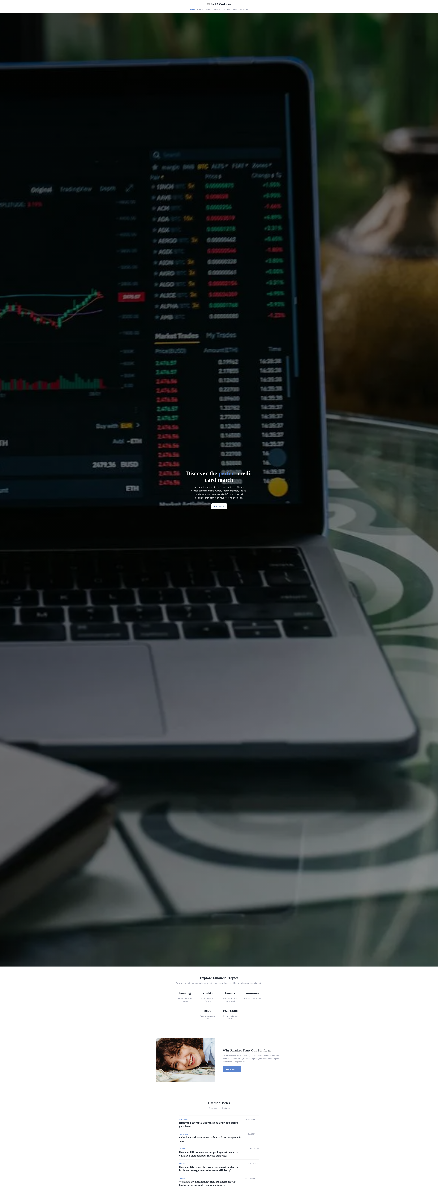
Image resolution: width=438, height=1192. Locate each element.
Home (192, 9)
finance (217, 9)
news (235, 9)
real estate (244, 9)
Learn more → (232, 1069)
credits (209, 9)
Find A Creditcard (219, 4)
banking (200, 9)
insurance (226, 9)
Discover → (219, 506)
